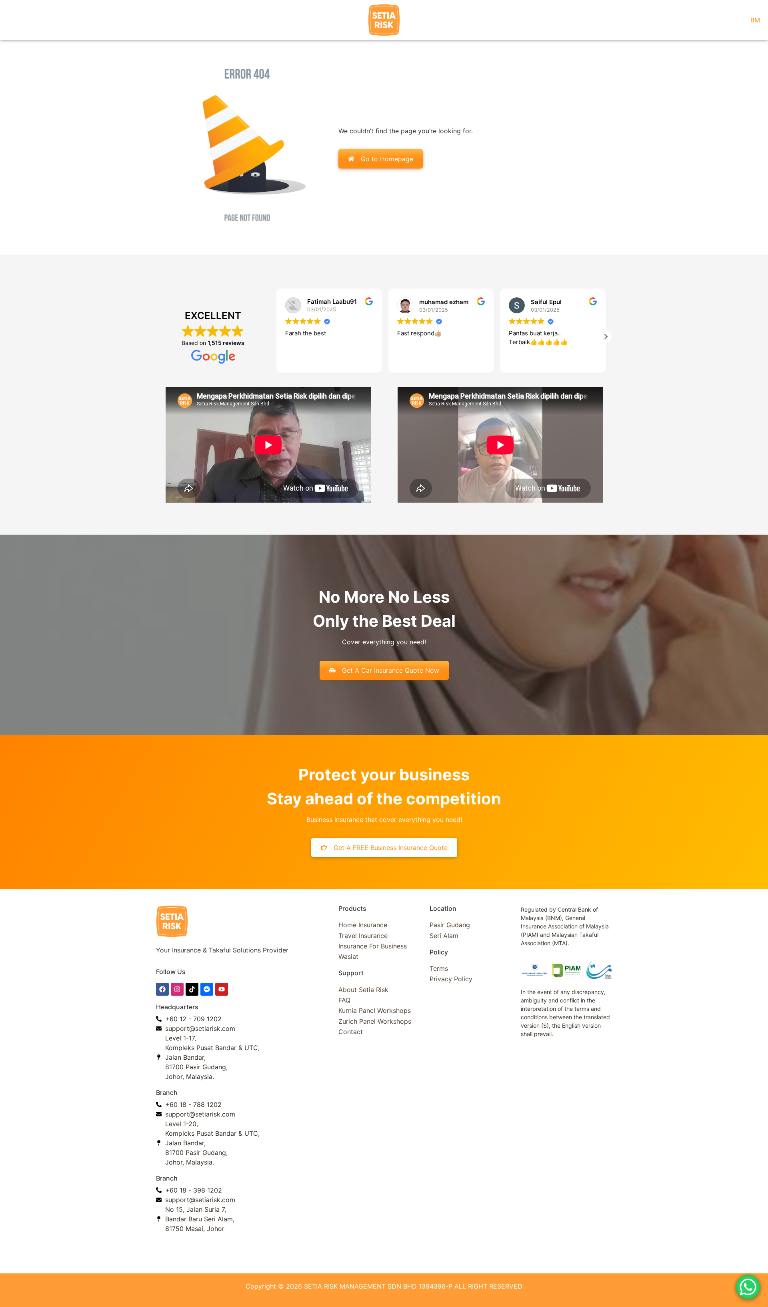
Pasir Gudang (450, 925)
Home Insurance (362, 925)
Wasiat (348, 956)
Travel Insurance (363, 936)
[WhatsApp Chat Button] (748, 1287)
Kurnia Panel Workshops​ (374, 1010)
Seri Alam (444, 936)
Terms (439, 968)
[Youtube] (221, 989)
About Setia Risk (363, 990)
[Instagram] (177, 989)
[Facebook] (162, 989)
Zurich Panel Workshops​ (374, 1021)
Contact (350, 1032)
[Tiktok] (192, 989)
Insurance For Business (372, 946)
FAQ (344, 1000)
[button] (606, 337)
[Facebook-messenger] (206, 989)
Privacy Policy (451, 979)
